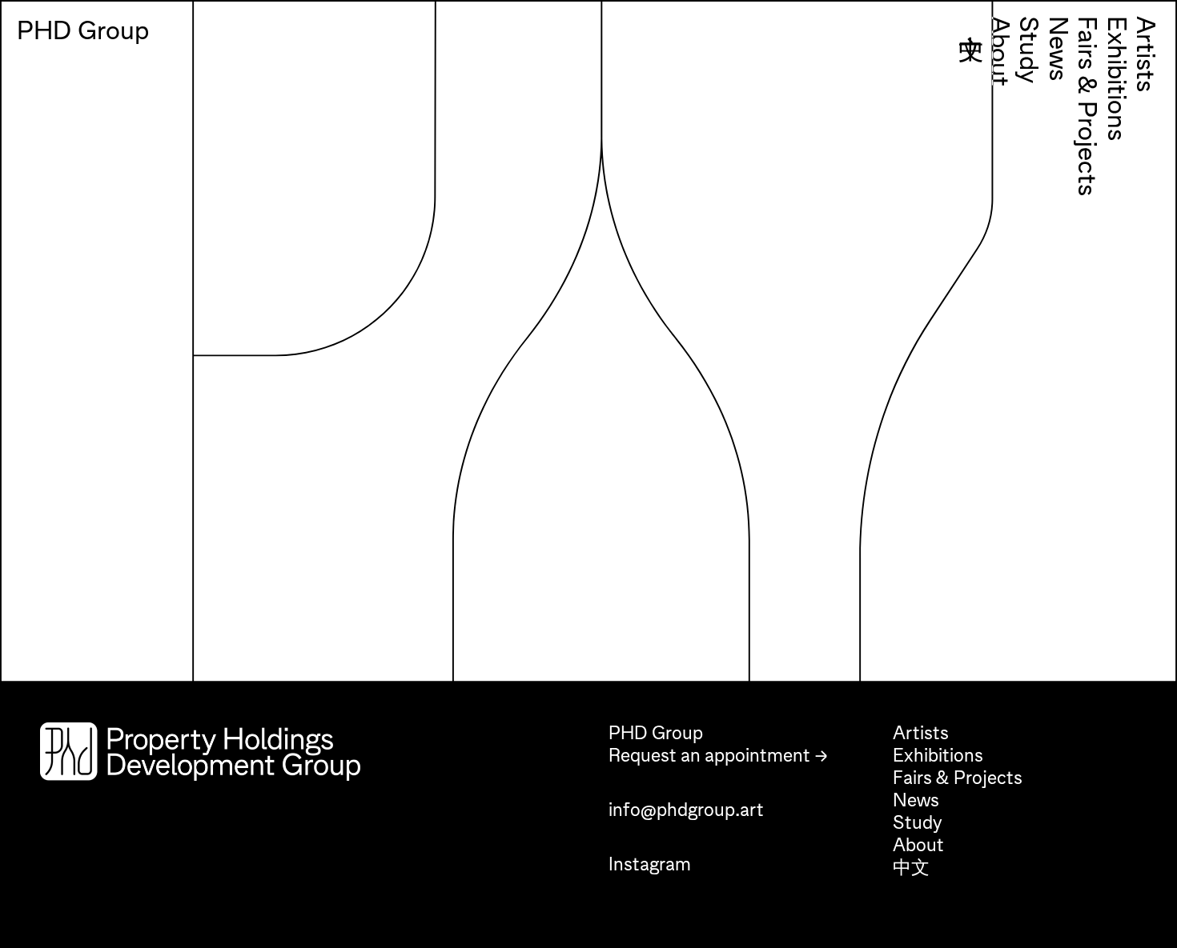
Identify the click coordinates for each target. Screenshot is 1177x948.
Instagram (650, 864)
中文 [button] (971, 106)
